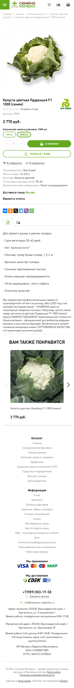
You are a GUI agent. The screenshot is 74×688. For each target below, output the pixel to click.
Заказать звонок (39, 596)
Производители (37, 480)
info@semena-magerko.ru (39, 602)
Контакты (37, 499)
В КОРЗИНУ (52, 143)
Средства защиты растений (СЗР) (37, 466)
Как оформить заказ (37, 523)
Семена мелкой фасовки (37, 447)
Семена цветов (37, 452)
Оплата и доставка (37, 504)
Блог (37, 537)
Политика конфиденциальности (37, 542)
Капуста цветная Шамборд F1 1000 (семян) (35, 408)
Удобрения (37, 461)
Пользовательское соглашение (37, 547)
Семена (37, 443)
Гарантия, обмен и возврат (37, 509)
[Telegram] (21, 211)
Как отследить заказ (37, 528)
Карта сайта (53, 671)
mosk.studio (24, 680)
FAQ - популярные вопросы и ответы (37, 532)
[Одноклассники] (10, 211)
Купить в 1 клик (40, 153)
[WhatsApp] (31, 211)
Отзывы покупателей (37, 514)
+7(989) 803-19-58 (37, 592)
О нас (37, 495)
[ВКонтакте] (5, 211)
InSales (63, 680)
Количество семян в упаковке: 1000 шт (25, 129)
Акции (37, 518)
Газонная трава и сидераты (37, 457)
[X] (15, 211)
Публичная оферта (37, 551)
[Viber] (26, 211)
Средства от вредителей (37, 471)
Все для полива (37, 476)
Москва (30, 192)
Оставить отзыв (29, 109)
